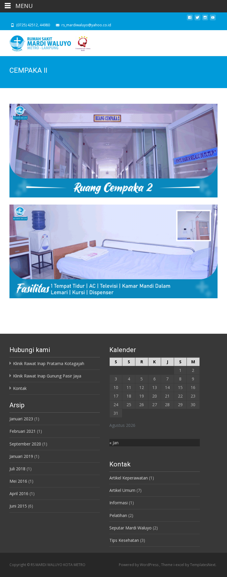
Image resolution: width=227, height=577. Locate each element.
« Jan (114, 442)
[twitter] (197, 19)
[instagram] (205, 19)
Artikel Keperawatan (128, 478)
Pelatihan (118, 515)
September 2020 (25, 444)
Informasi (118, 502)
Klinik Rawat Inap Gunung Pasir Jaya (47, 376)
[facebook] (190, 19)
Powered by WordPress (139, 564)
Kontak (20, 388)
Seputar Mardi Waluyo (130, 528)
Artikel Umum (122, 490)
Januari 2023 (21, 419)
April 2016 (18, 493)
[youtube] (213, 19)
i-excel (179, 564)
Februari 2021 (22, 431)
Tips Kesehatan (124, 540)
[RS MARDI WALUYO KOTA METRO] (46, 42)
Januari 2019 (21, 456)
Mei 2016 (18, 481)
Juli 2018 (17, 468)
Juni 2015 (18, 506)
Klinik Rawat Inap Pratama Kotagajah (48, 363)
